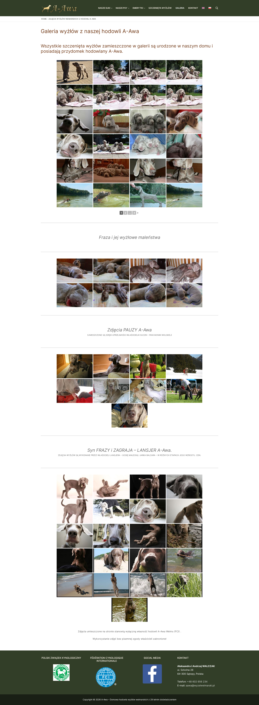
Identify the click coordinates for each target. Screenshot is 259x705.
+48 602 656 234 (197, 681)
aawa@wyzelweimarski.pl (200, 685)
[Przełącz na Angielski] (203, 8)
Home (44, 19)
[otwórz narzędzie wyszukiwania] (217, 8)
